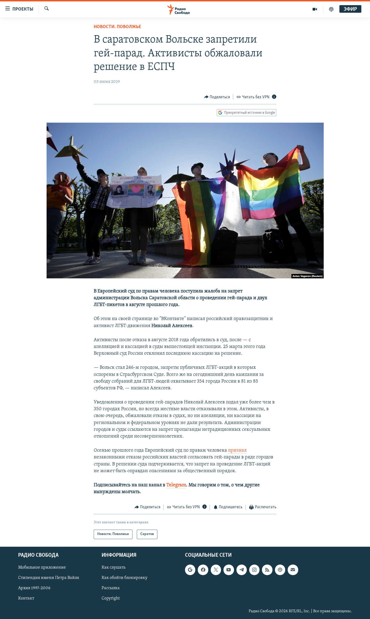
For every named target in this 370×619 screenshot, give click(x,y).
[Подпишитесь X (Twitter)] (216, 570)
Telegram (176, 485)
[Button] (217, 97)
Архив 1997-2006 (34, 588)
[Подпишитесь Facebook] (203, 570)
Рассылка (111, 588)
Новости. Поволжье (117, 27)
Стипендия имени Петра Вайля (48, 578)
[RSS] (267, 570)
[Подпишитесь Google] (190, 570)
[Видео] (315, 9)
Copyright (111, 598)
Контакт (26, 598)
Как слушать (113, 567)
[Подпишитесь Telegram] (241, 570)
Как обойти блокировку (124, 578)
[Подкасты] (280, 570)
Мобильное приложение (42, 567)
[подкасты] (331, 9)
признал (237, 450)
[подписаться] (293, 570)
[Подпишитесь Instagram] (254, 570)
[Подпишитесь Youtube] (228, 570)
